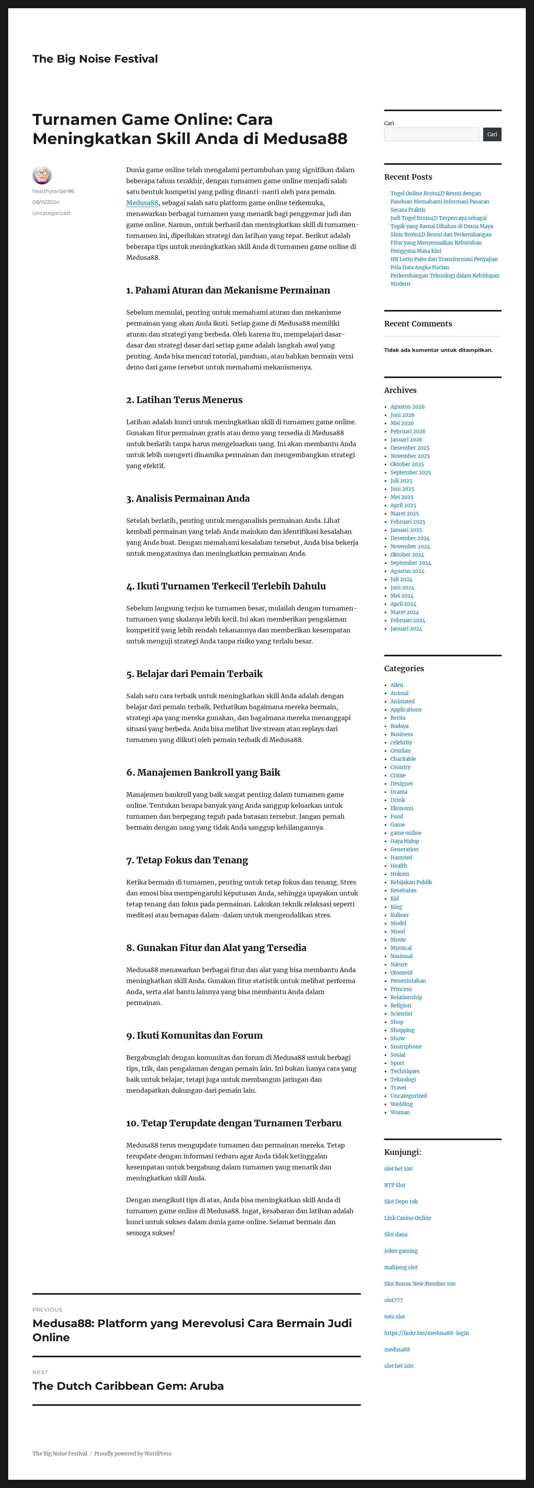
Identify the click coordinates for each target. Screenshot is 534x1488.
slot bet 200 (398, 1366)
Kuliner (400, 915)
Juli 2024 (401, 579)
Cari (389, 123)
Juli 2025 (401, 480)
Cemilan (401, 751)
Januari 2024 (406, 628)
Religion (401, 1005)
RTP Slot (394, 1185)
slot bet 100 (398, 1169)
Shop (397, 1022)
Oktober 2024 (407, 554)
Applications (406, 709)
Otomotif (402, 972)
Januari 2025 (406, 530)
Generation (405, 849)
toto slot (394, 1316)
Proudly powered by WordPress (133, 1453)
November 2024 (410, 546)
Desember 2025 (410, 448)
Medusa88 (142, 203)
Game (398, 824)
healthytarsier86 (53, 191)
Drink (398, 800)
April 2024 (403, 604)
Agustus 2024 (408, 571)
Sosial (398, 1055)
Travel (398, 1087)
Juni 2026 (403, 415)
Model (398, 923)
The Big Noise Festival (95, 58)
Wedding (402, 1104)
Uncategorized (51, 213)
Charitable (403, 759)
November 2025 (410, 456)
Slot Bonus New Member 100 (419, 1284)
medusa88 (397, 1349)
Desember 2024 (410, 538)
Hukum (400, 874)
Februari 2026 (408, 431)
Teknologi (403, 1079)
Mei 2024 (402, 596)
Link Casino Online (407, 1218)
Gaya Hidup (405, 841)
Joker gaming (401, 1251)
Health (399, 866)
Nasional (401, 956)
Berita (398, 718)
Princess (401, 989)
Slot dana (395, 1234)
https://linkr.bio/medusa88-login (426, 1333)
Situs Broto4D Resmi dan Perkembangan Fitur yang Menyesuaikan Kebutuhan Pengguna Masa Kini (441, 242)
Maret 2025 (405, 513)
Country (400, 767)
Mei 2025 (402, 497)
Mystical (401, 948)
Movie (398, 940)
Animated (403, 701)
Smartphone (406, 1046)
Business (402, 734)
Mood (398, 931)
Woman (400, 1112)
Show (398, 1038)
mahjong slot (401, 1267)
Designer (402, 783)
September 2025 (411, 472)
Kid (395, 898)
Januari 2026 (407, 439)
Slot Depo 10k (401, 1201)
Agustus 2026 (408, 407)
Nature (399, 964)
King (396, 907)
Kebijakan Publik (411, 882)
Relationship (406, 997)
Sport (397, 1063)
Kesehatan (404, 890)
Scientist (401, 1014)
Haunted (401, 857)
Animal (400, 693)
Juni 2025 (402, 489)
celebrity (401, 742)
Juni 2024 (402, 587)
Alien (397, 685)
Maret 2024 (405, 612)
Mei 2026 (402, 423)
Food (397, 816)
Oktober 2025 (407, 464)
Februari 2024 (408, 620)
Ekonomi (402, 808)
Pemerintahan (408, 981)
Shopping (403, 1030)
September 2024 (411, 563)
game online (406, 833)
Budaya (400, 726)
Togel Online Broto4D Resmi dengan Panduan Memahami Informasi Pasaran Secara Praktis (440, 201)
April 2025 (403, 505)
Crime (398, 775)
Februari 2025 (408, 522)
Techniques (405, 1071)
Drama (399, 792)
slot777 (393, 1300)
